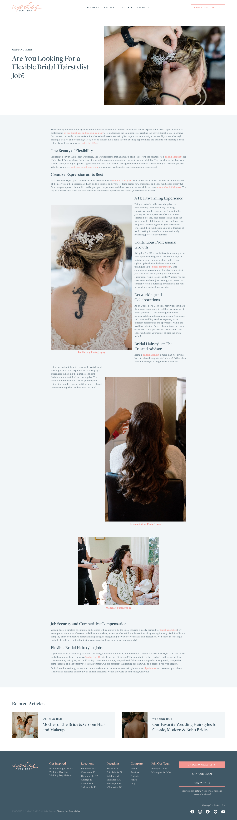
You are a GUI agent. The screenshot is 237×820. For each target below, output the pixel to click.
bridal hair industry (161, 266)
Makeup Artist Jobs (161, 772)
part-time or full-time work (84, 167)
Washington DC (115, 783)
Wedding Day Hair (58, 772)
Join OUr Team (202, 774)
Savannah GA (114, 779)
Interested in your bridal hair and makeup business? (202, 792)
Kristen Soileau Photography (145, 524)
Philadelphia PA (115, 772)
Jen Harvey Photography (91, 352)
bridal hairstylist (173, 156)
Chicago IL (86, 779)
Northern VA (113, 768)
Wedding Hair (22, 50)
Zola (223, 805)
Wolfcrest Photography (118, 607)
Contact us (202, 783)
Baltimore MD (88, 768)
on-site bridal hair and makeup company (84, 133)
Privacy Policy (74, 811)
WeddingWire (207, 805)
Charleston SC (88, 772)
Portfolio (111, 7)
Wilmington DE (114, 787)
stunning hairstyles (121, 180)
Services (93, 7)
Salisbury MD (113, 776)
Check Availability (202, 765)
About (134, 768)
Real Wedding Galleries (61, 768)
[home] (27, 8)
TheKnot (217, 805)
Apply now (150, 668)
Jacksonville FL (89, 787)
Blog (133, 783)
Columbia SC (87, 783)
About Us (143, 7)
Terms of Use (62, 811)
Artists (127, 7)
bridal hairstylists (168, 630)
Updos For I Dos (89, 143)
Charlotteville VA (90, 776)
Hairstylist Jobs (159, 768)
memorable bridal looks (169, 187)
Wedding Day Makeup (60, 775)
